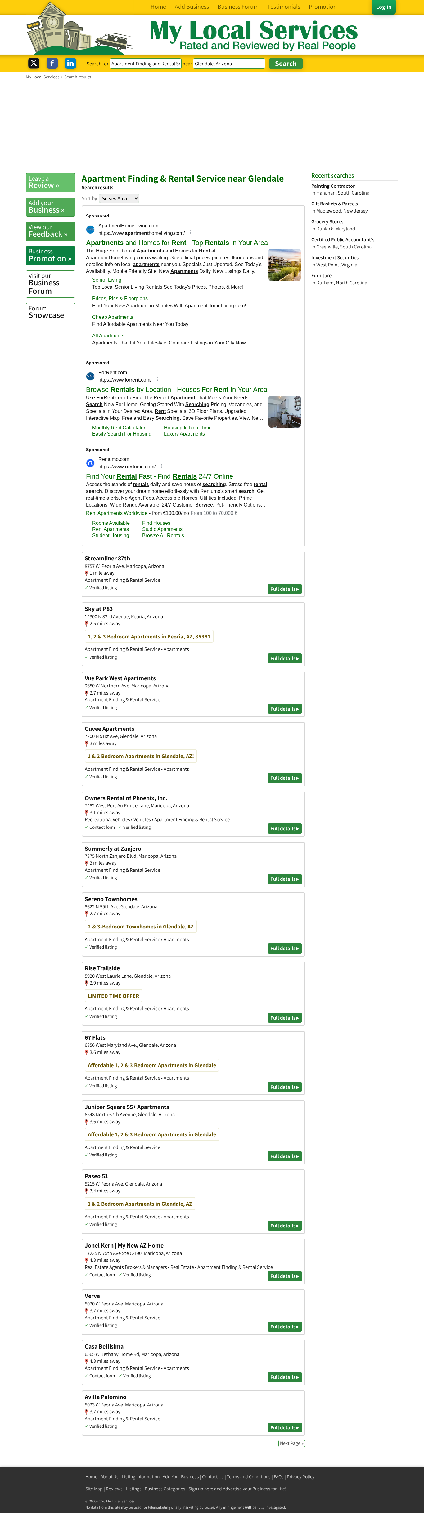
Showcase (46, 312)
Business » (47, 206)
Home (91, 1477)
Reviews (114, 1489)
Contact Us (213, 1477)
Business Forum (44, 283)
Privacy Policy (300, 1477)
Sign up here (200, 1489)
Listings (134, 1489)
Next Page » (292, 1443)
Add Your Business (181, 1477)
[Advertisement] (212, 126)
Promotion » (50, 255)
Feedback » (48, 230)
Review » (44, 182)
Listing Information (141, 1477)
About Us (110, 1477)
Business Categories (165, 1489)
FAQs (279, 1477)
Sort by (89, 198)
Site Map (94, 1489)
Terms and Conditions (249, 1477)
